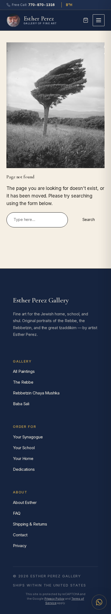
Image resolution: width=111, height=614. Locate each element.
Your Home (23, 458)
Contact (20, 534)
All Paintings (24, 371)
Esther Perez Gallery (41, 300)
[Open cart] (85, 20)
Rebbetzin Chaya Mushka (36, 392)
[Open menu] (99, 20)
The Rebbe (23, 382)
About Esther (25, 502)
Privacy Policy (54, 599)
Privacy (19, 545)
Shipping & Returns (30, 524)
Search (88, 219)
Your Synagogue (28, 436)
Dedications (24, 469)
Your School (24, 447)
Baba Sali (21, 403)
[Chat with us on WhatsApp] (99, 602)
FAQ (16, 513)
